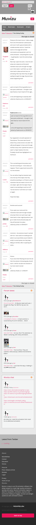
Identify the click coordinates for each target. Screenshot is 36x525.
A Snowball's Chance (10, 319)
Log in (5, 6)
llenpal (14, 330)
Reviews (4, 472)
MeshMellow (6, 457)
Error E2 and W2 (9, 303)
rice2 (14, 363)
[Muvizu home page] (9, 18)
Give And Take (8, 333)
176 (7, 182)
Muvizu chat (9, 377)
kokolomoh (15, 387)
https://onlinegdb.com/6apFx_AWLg (15, 400)
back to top (18, 515)
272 (7, 108)
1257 (4, 136)
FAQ (4, 29)
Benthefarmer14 (17, 300)
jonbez (4, 224)
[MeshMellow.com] (18, 506)
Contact (4, 459)
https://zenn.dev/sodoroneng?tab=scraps (16, 390)
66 (6, 61)
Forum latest (9, 290)
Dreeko (5, 131)
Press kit (4, 467)
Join (11, 6)
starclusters (14, 417)
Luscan (5, 179)
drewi (14, 347)
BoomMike (15, 316)
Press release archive (8, 470)
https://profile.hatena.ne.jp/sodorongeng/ (17, 392)
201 (7, 226)
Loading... (6, 443)
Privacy (4, 478)
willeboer (5, 249)
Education (5, 461)
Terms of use (6, 481)
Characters (9, 33)
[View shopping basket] (32, 12)
